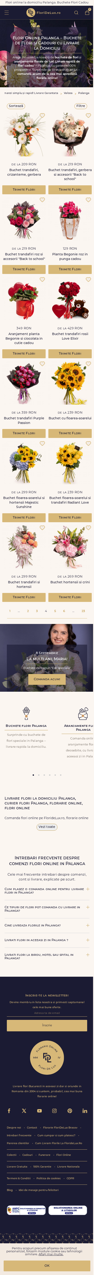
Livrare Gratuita (17, 1167)
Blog (10, 1190)
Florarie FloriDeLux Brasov (60, 1128)
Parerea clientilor (18, 1143)
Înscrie (47, 1025)
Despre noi (14, 1128)
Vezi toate (47, 827)
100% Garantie (42, 1167)
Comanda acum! (47, 679)
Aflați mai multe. (51, 1254)
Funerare (45, 1155)
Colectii (12, 1155)
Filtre (80, 106)
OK (47, 1266)
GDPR (70, 1178)
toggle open (6, 12)
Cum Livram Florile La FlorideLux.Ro (58, 1143)
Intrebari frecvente (19, 1135)
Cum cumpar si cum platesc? (56, 1135)
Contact (32, 1128)
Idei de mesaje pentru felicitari (39, 1190)
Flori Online (63, 1155)
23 (83, 611)
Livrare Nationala (68, 1167)
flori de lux (43, 12)
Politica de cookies (49, 1178)
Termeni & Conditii (19, 1178)
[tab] (33, 775)
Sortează (16, 106)
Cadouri (27, 1155)
